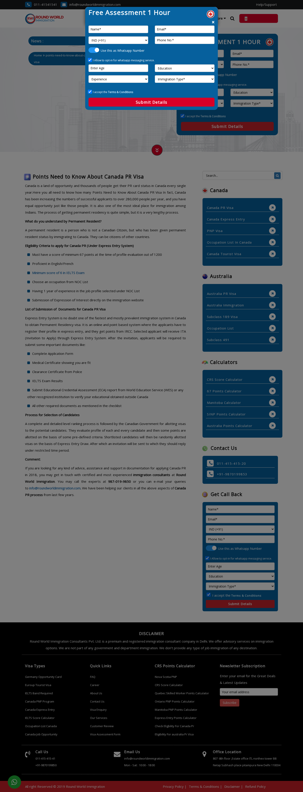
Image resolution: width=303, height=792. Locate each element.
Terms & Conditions (120, 92)
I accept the (113, 92)
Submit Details (151, 102)
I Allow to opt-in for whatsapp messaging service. (124, 60)
